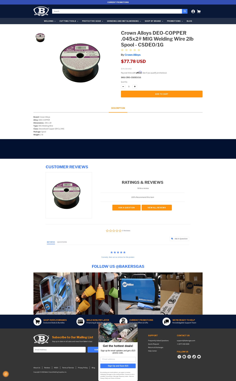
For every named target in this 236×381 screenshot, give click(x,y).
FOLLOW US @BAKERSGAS (118, 266)
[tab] (179, 239)
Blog (189, 21)
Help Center (152, 351)
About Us (36, 368)
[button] (199, 11)
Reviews (47, 368)
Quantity (124, 82)
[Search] (184, 11)
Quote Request (153, 344)
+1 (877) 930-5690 (183, 344)
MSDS (56, 368)
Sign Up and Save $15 (118, 366)
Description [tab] (118, 108)
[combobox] (117, 11)
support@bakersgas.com (186, 340)
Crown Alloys (133, 54)
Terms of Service (68, 368)
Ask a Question (126, 208)
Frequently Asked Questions (158, 340)
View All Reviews (157, 208)
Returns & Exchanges (155, 347)
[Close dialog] (135, 325)
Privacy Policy (83, 368)
